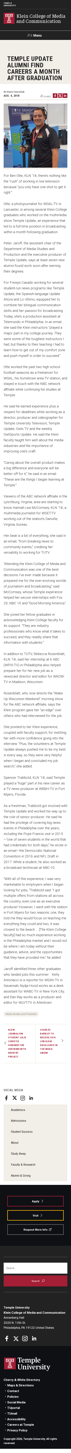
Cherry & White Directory (22, 1380)
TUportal (13, 1408)
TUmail (12, 1413)
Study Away (18, 1153)
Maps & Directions (20, 1385)
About (14, 1142)
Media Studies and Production (21, 1014)
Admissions (18, 1120)
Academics (18, 1110)
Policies (13, 1396)
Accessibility (16, 1419)
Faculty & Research (23, 1164)
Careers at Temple (20, 1424)
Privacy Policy (17, 1430)
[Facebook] (6, 1098)
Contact (13, 1391)
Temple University (10, 4)
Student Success (22, 1131)
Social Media (16, 1402)
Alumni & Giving (21, 1175)
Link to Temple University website (27, 1364)
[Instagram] (22, 1098)
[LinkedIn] (31, 1098)
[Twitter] (14, 1098)
